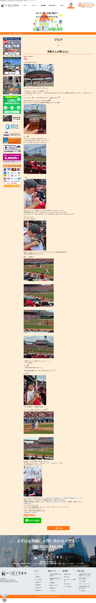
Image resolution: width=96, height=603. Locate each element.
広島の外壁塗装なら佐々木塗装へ (55, 574)
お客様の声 (38, 582)
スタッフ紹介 (38, 579)
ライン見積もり (82, 590)
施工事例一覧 (67, 574)
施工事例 (43, 5)
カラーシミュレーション (84, 583)
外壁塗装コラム (39, 590)
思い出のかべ (52, 5)
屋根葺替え (52, 582)
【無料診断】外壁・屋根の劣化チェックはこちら (84, 574)
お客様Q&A (38, 585)
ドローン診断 (82, 581)
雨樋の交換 (52, 588)
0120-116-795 (88, 5)
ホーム (25, 5)
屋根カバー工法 (53, 585)
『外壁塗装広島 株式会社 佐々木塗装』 (55, 501)
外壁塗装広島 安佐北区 (30, 512)
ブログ (61, 5)
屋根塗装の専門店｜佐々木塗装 (55, 579)
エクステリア (53, 590)
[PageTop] (91, 601)
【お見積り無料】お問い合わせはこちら (84, 587)
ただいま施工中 (68, 586)
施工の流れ (66, 576)
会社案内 (37, 576)
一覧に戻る (58, 528)
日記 (25, 59)
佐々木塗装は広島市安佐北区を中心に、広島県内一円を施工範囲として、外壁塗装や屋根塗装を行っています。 (54, 498)
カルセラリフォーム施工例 (70, 580)
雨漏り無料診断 (82, 578)
